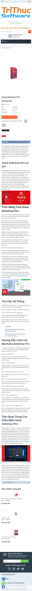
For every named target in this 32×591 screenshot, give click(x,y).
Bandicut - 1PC (6, 517)
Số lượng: (4, 112)
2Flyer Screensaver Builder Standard (12, 498)
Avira (22, 46)
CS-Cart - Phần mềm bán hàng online (17, 589)
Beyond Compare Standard (9, 537)
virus (8, 174)
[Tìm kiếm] (29, 31)
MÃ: (3, 107)
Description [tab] (6, 142)
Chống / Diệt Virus (14, 46)
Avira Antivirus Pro (24, 149)
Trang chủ (4, 46)
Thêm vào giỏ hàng (9, 117)
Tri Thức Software (8, 474)
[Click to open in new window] (10, 568)
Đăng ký (25, 561)
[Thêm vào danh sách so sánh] (4, 125)
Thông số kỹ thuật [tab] (7, 482)
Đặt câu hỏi (6, 104)
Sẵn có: (4, 109)
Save (4, 136)
